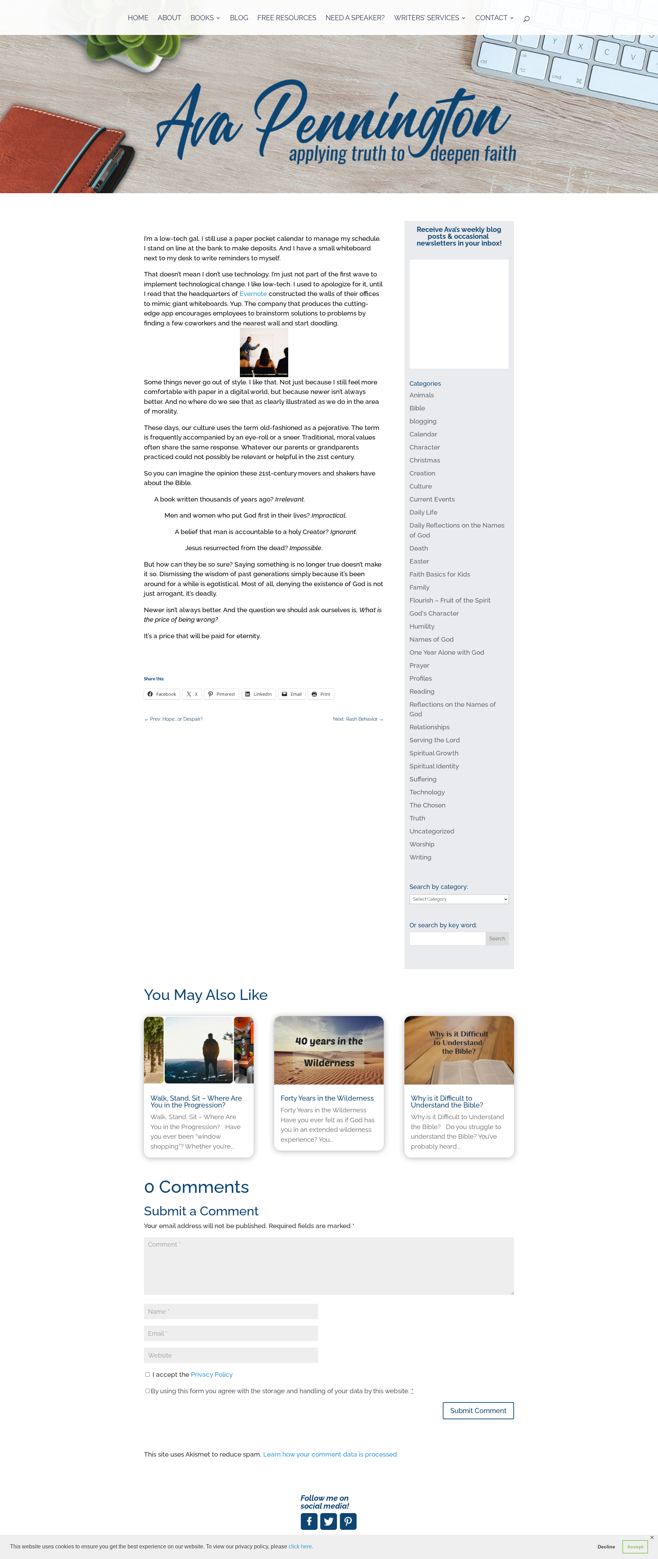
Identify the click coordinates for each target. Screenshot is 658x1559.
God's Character (434, 613)
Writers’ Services (426, 18)
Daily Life (423, 512)
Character (425, 447)
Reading (422, 691)
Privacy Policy (212, 1374)
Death (419, 548)
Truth (417, 818)
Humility (422, 626)
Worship (422, 844)
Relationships (430, 727)
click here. (301, 1546)
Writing (420, 857)
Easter (419, 561)
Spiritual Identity (434, 766)
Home (138, 18)
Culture (421, 486)
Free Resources (286, 18)
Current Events (432, 499)
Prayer (419, 665)
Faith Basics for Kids (440, 574)
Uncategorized (432, 831)
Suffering (423, 779)
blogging (423, 421)
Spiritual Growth (434, 753)
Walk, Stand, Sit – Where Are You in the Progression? (196, 1101)
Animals (422, 395)
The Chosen (428, 805)
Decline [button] (606, 1546)
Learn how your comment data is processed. (330, 1454)
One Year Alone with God (447, 652)
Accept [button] (635, 1546)
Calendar (423, 434)
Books (202, 18)
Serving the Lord (435, 740)
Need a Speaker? (355, 18)
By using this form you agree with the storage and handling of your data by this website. (282, 1391)
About (169, 18)
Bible (417, 408)
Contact (491, 18)
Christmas (425, 460)
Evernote (254, 293)
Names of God (432, 639)
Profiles (421, 678)
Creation (422, 473)
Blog (239, 18)
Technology (427, 792)
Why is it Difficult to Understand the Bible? (447, 1101)
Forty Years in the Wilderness (327, 1098)
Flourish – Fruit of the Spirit (450, 600)
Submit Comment (478, 1411)
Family (419, 587)
